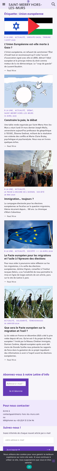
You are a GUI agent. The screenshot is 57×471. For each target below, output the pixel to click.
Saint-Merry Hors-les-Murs (18, 113)
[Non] (53, 461)
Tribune (47, 37)
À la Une (8, 37)
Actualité (20, 37)
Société (40, 192)
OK (29, 467)
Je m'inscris (12, 449)
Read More (11, 70)
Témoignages (36, 320)
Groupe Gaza (34, 37)
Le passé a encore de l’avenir (19, 192)
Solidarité (21, 320)
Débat (30, 110)
